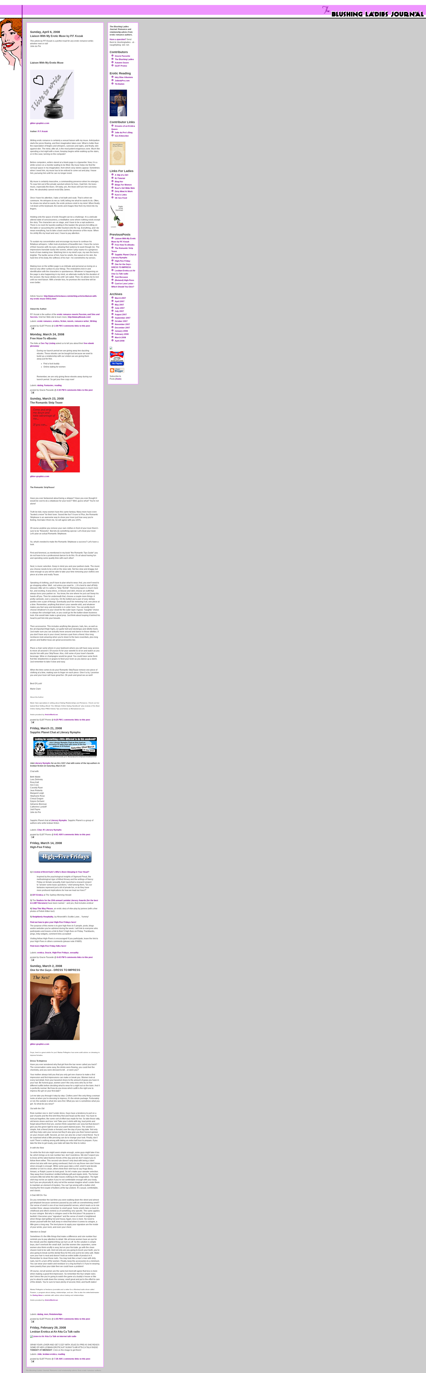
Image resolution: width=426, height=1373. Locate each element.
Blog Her (119, 181)
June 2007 (120, 308)
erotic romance (44, 321)
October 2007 (121, 321)
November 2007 (122, 324)
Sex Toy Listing (48, 343)
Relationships (55, 1314)
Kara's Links (121, 195)
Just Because (121, 277)
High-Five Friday (122, 261)
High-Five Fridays (60, 952)
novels (70, 321)
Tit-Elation (119, 84)
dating (40, 385)
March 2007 (120, 298)
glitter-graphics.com (39, 123)
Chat (39, 830)
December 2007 (122, 328)
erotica (56, 321)
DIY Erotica (37, 895)
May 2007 (119, 305)
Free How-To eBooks (124, 245)
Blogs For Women (123, 185)
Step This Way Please (42, 908)
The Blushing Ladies (124, 59)
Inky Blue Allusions (124, 77)
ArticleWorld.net (51, 714)
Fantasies (48, 385)
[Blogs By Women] (123, 348)
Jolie (39, 1354)
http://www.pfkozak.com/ (79, 317)
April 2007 (119, 301)
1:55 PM (58, 1319)
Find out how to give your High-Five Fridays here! (53, 922)
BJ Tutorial (120, 178)
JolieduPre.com (122, 81)
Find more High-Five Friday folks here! (48, 946)
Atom (118, 379)
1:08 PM (58, 326)
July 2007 (119, 311)
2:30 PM (60, 390)
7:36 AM (58, 1359)
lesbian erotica (50, 1354)
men (46, 1314)
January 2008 (121, 331)
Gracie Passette (122, 56)
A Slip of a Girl (121, 175)
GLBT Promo (121, 66)
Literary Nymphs (43, 763)
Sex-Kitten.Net (122, 136)
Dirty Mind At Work (124, 191)
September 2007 (122, 318)
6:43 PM (60, 957)
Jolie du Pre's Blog (123, 132)
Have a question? (118, 39)
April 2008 (119, 341)
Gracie (48, 952)
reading (58, 385)
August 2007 (121, 314)
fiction (63, 321)
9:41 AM (58, 834)
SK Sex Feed (121, 198)
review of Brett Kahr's (61, 872)
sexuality (74, 952)
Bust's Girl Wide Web (125, 188)
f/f (44, 830)
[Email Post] (65, 328)
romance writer (82, 321)
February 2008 (122, 334)
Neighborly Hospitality (42, 917)
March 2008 (120, 337)
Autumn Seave (122, 63)
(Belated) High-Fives (124, 280)
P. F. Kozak (43, 131)
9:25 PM (58, 720)
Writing (93, 321)
